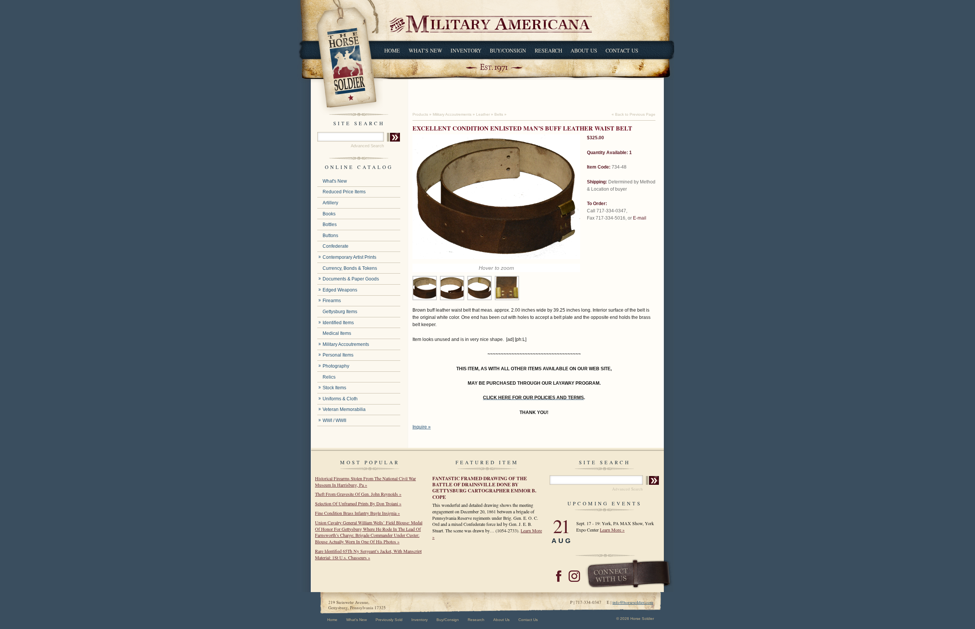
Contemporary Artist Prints (349, 257)
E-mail (639, 218)
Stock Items (334, 387)
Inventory (466, 50)
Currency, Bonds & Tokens (350, 268)
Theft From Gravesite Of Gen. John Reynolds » (358, 494)
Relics (329, 377)
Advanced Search (367, 145)
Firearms (332, 300)
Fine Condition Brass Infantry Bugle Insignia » (357, 513)
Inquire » (421, 427)
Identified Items (338, 322)
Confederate (335, 246)
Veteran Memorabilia (344, 409)
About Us (584, 50)
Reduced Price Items (344, 191)
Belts (498, 114)
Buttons (330, 235)
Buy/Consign (508, 50)
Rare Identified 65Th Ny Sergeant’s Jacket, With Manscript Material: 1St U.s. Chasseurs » (368, 554)
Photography (336, 366)
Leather (483, 114)
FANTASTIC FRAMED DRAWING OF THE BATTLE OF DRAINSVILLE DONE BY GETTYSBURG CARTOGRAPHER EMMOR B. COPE (484, 487)
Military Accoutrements (346, 344)
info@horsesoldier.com (632, 602)
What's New (425, 50)
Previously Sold (389, 620)
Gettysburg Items (340, 311)
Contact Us (622, 50)
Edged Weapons (340, 290)
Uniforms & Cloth (340, 398)
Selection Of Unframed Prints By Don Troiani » (358, 503)
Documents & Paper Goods (351, 279)
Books (329, 214)
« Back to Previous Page (633, 114)
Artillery (330, 202)
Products (420, 114)
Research (548, 50)
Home (392, 50)
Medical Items (337, 333)
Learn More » (612, 530)
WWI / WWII (334, 420)
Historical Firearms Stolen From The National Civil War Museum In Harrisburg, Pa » (365, 481)
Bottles (330, 224)
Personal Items (338, 355)
